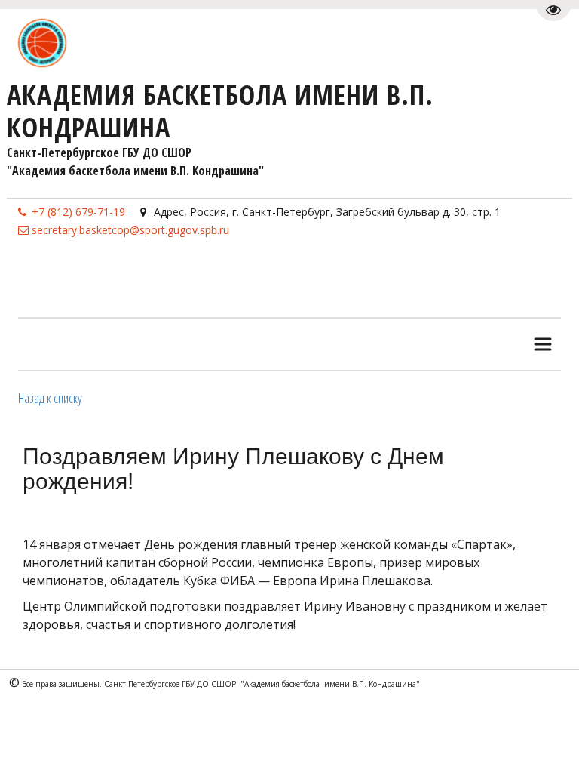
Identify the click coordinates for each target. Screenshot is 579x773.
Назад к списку (50, 398)
